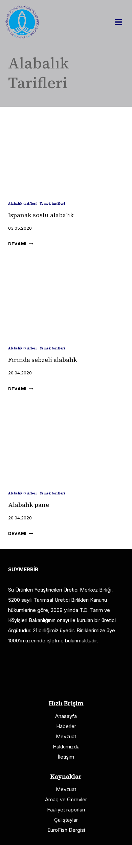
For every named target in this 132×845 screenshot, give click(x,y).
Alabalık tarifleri (22, 203)
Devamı (20, 243)
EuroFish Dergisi (66, 830)
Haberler (66, 726)
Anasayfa (66, 716)
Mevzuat (66, 736)
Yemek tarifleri (52, 203)
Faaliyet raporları (66, 809)
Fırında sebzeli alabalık (42, 359)
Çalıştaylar (66, 820)
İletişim (66, 757)
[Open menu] (122, 22)
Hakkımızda (66, 746)
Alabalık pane (28, 504)
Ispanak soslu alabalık (41, 215)
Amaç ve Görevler (66, 799)
